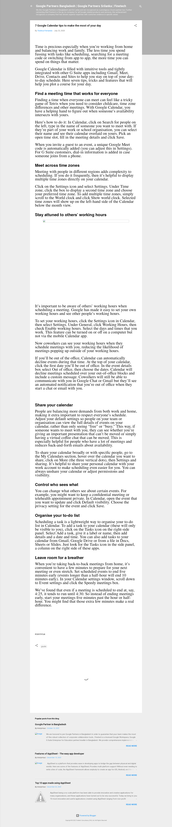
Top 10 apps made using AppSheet (53, 783)
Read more (131, 746)
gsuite (43, 646)
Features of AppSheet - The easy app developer (59, 753)
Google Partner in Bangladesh (50, 724)
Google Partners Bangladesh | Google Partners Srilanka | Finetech (81, 6)
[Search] (140, 7)
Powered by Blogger (87, 815)
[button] (135, 26)
